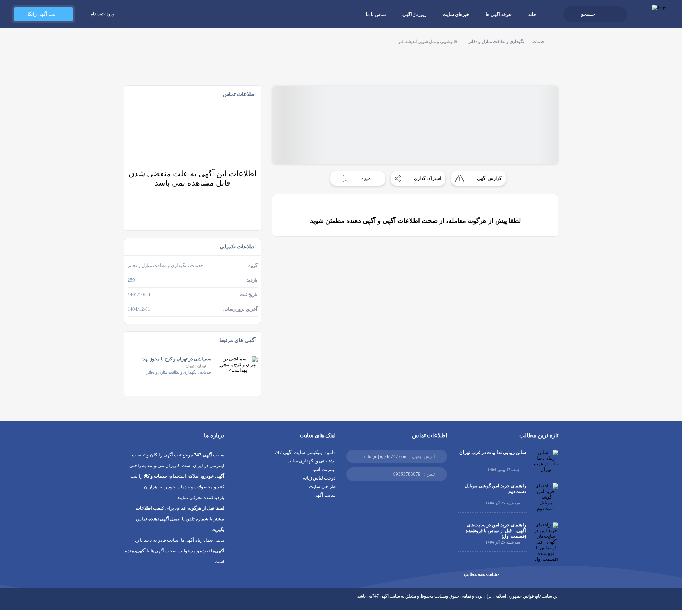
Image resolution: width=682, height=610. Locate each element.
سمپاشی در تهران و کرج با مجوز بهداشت (172, 359)
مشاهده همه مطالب (481, 574)
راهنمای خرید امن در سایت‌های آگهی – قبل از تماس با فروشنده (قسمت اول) (496, 530)
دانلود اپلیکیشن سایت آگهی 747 (305, 452)
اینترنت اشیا (324, 469)
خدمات (538, 41)
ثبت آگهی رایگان (40, 14)
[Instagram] (153, 601)
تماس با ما (376, 14)
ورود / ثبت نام (103, 13)
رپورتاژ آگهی (414, 14)
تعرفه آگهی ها (499, 14)
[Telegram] (140, 601)
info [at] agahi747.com (385, 456)
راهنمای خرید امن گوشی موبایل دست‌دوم (495, 488)
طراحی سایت (322, 486)
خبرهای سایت (456, 14)
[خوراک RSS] (127, 601)
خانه (532, 14)
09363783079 (407, 474)
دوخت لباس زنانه (319, 478)
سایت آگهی (325, 495)
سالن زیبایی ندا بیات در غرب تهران (492, 452)
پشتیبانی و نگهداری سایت (311, 461)
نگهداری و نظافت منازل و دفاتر (496, 41)
